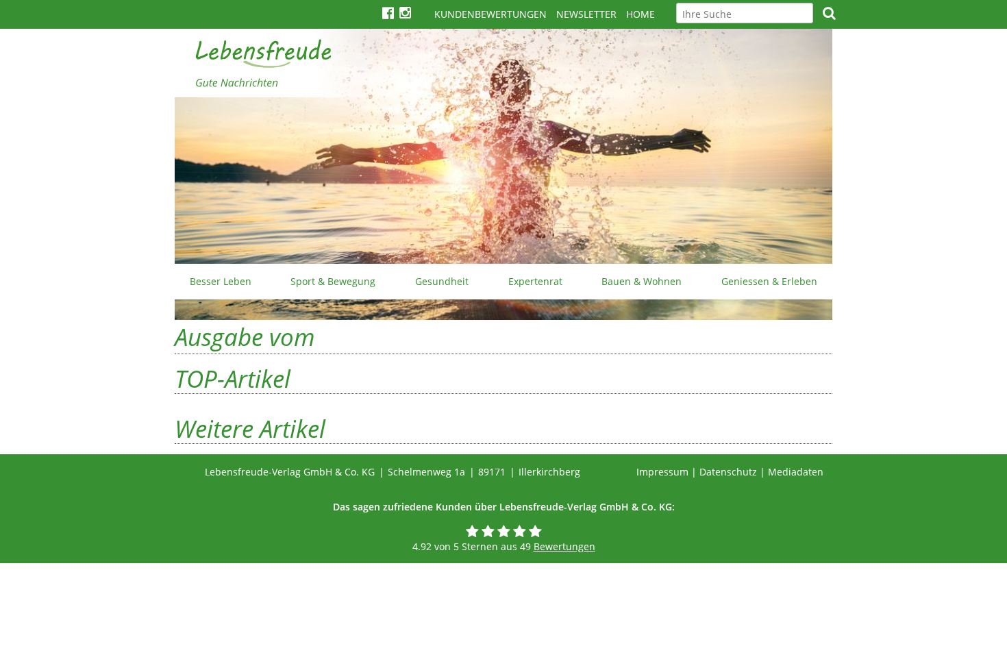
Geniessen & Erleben (769, 281)
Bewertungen (564, 546)
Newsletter (586, 14)
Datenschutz (728, 471)
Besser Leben (220, 281)
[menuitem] (220, 281)
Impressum (662, 471)
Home (640, 14)
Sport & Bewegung (332, 281)
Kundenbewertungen (490, 14)
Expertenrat (535, 281)
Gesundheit (442, 281)
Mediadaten (795, 471)
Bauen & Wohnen (641, 281)
